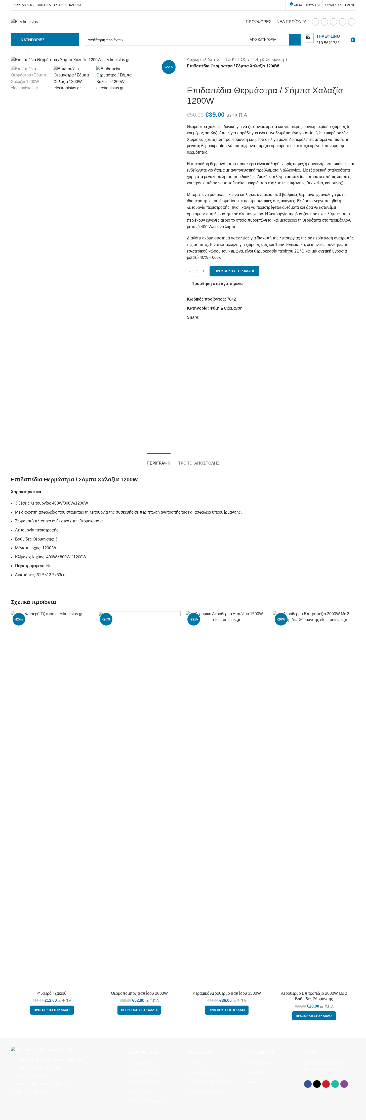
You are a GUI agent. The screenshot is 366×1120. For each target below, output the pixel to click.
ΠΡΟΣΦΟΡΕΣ (258, 22)
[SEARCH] (295, 40)
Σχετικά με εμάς (141, 1063)
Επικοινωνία (257, 1082)
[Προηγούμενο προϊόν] (190, 77)
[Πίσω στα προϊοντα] (196, 77)
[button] (52, 1010)
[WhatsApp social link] (342, 22)
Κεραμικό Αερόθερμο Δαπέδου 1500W (227, 993)
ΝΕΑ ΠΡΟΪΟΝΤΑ (291, 22)
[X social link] (324, 22)
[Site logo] (24, 21)
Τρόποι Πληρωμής (144, 1072)
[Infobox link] (323, 39)
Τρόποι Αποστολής (145, 1082)
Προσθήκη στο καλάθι (234, 271)
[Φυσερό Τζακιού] (52, 799)
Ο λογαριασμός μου (204, 1072)
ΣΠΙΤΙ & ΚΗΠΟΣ (231, 59)
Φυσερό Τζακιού (51, 993)
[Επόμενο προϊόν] (202, 77)
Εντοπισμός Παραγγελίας (209, 1082)
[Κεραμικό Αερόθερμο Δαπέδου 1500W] (227, 799)
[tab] (159, 460)
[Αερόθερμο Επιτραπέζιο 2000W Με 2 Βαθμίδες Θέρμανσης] (314, 799)
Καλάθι (193, 1063)
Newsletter (255, 1072)
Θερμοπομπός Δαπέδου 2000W (139, 993)
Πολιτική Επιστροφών (206, 1091)
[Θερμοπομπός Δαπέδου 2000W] (139, 799)
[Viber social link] (351, 22)
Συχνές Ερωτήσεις (262, 1063)
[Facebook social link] (315, 22)
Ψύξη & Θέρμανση (267, 59)
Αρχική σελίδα (199, 59)
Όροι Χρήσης (140, 1091)
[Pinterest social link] (333, 22)
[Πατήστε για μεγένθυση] (21, 53)
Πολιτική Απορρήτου (146, 1100)
